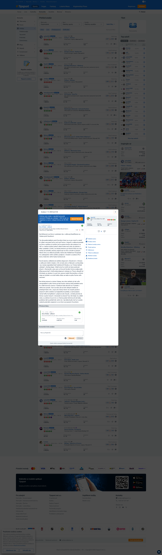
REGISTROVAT (76, 219)
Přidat (80, 338)
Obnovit (71, 338)
